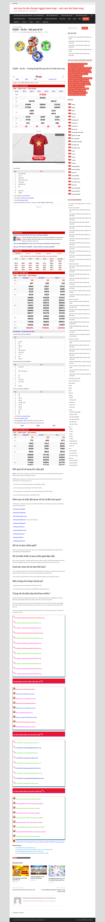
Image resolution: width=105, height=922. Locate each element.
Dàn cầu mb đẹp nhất (52, 15)
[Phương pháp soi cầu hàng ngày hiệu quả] (20, 876)
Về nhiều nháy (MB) (77, 141)
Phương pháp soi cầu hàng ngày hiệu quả (19, 878)
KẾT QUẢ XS (62, 18)
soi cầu (82, 78)
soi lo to (76, 86)
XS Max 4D (74, 123)
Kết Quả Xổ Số (20, 857)
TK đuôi (74, 163)
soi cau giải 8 (82, 72)
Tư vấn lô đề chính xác (50, 18)
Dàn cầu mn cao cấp (19, 18)
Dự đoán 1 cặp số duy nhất (74, 67)
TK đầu (73, 160)
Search (84, 28)
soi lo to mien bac (72, 88)
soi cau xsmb (78, 76)
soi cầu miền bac (84, 80)
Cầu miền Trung (76, 147)
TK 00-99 (74, 172)
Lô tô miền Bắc (75, 175)
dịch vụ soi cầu (72, 65)
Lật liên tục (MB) (76, 135)
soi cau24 (71, 72)
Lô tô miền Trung (76, 181)
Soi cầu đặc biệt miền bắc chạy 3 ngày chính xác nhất (29, 851)
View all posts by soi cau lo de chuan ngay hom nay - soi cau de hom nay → (40, 900)
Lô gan (73, 151)
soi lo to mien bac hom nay (82, 88)
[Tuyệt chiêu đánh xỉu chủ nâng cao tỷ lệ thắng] (39, 875)
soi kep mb (71, 86)
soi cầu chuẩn (71, 80)
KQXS (25, 857)
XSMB (69, 18)
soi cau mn (79, 74)
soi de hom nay (87, 84)
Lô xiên (73, 154)
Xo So (28, 857)
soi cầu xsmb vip (79, 84)
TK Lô (31, 22)
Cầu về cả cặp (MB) (74, 416)
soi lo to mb (81, 86)
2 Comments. (46, 32)
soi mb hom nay (72, 92)
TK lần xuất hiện (76, 169)
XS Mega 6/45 (75, 120)
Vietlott (16, 22)
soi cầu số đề (80, 82)
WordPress (84, 919)
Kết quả (86, 18)
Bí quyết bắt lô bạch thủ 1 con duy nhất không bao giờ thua (57, 879)
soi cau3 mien (87, 70)
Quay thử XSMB (76, 188)
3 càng (70, 63)
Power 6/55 (75, 126)
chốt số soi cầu (76, 63)
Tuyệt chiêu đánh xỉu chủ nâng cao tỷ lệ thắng (37, 877)
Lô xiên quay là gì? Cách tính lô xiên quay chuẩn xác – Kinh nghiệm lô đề (34, 849)
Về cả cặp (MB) (75, 138)
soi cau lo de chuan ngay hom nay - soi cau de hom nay (31, 32)
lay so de (70, 70)
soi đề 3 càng (71, 94)
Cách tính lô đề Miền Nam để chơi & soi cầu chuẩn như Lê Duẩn (32, 853)
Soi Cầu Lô (78, 80)
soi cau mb (89, 72)
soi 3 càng (76, 70)
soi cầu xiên (86, 82)
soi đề (85, 92)
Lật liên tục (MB (73, 414)
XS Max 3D (74, 129)
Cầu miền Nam (75, 144)
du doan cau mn (83, 63)
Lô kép (73, 157)
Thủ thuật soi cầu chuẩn (35, 18)
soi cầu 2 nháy (89, 78)
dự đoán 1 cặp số (79, 65)
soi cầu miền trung (72, 82)
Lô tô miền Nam (75, 178)
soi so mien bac (79, 92)
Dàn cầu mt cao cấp (81, 15)
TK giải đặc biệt (76, 166)
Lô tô (37, 22)
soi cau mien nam (72, 74)
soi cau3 (81, 70)
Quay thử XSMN (76, 194)
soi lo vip (70, 90)
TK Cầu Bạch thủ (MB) (77, 132)
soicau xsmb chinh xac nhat (74, 78)
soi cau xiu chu (72, 76)
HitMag (90, 919)
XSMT (79, 18)
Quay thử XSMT (76, 191)
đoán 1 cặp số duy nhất (80, 94)
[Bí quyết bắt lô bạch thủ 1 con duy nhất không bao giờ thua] (57, 876)
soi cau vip (85, 74)
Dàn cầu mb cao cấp (66, 15)
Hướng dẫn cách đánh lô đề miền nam (26, 847)
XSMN (74, 18)
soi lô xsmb (82, 90)
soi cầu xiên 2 (71, 84)
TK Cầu (24, 22)
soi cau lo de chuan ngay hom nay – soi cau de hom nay (49, 8)
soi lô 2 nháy (76, 90)
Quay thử (45, 22)
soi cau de (76, 72)
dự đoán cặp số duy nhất (86, 67)
